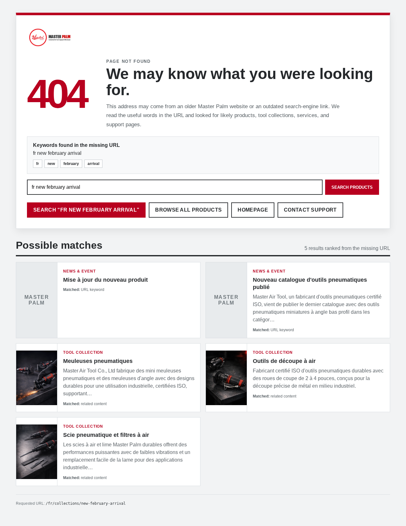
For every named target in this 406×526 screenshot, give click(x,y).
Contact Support (310, 210)
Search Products (352, 187)
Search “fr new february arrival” (86, 210)
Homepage (253, 210)
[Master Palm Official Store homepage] (50, 47)
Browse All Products (188, 210)
